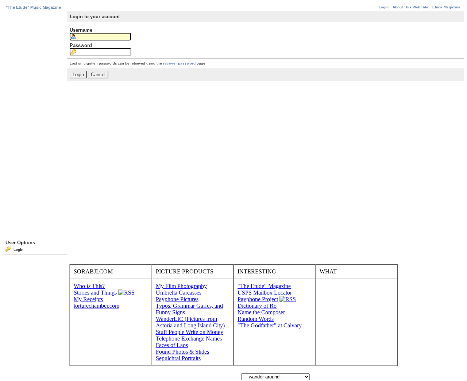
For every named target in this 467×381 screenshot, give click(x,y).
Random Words (256, 319)
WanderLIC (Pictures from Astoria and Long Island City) (190, 322)
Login (384, 7)
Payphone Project (258, 299)
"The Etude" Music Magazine (33, 7)
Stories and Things (95, 292)
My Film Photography (181, 286)
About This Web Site (410, 7)
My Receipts (88, 299)
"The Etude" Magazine (264, 286)
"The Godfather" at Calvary (270, 325)
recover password (179, 63)
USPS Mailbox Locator (265, 292)
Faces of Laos (172, 345)
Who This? (89, 286)
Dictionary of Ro (257, 306)
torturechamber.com (96, 306)
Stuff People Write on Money (189, 332)
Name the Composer (261, 312)
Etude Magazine (446, 7)
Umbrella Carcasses (178, 292)
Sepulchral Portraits (178, 358)
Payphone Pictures (177, 299)
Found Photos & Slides (182, 352)
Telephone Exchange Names (189, 338)
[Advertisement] (34, 127)
